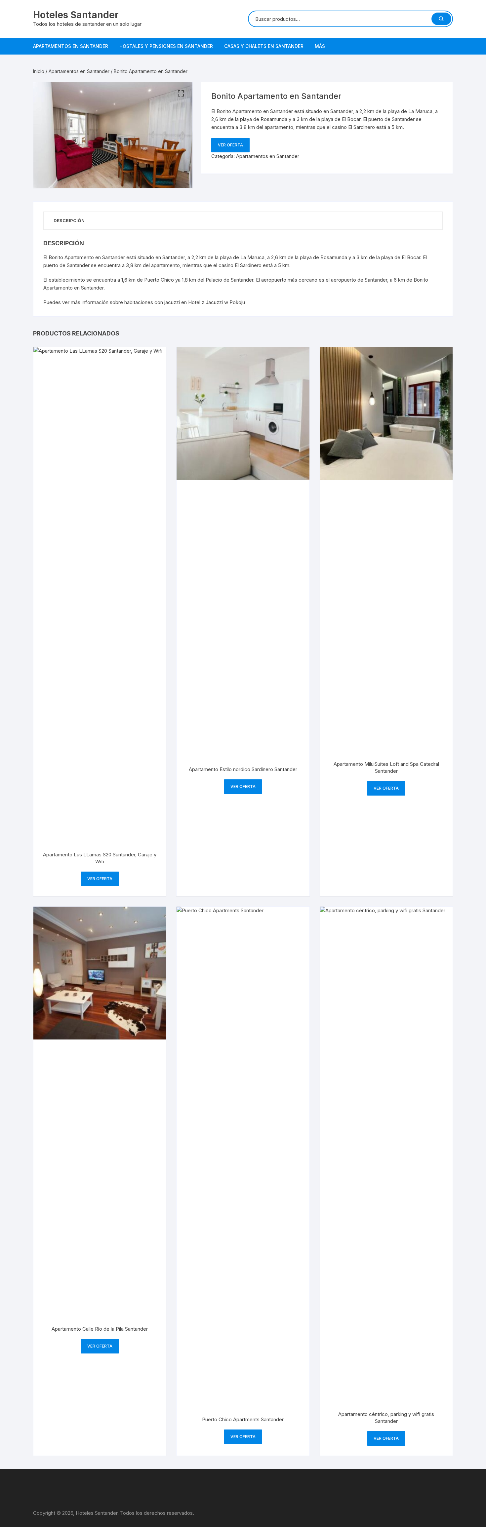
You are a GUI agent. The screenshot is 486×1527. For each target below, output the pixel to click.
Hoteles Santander (76, 14)
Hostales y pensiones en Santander (166, 46)
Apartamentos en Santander (70, 46)
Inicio (38, 71)
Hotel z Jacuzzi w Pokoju (216, 302)
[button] (181, 93)
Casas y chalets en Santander (264, 46)
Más (320, 46)
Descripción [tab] (69, 220)
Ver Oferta (230, 144)
